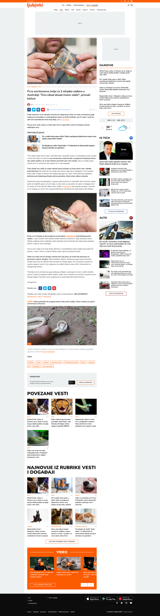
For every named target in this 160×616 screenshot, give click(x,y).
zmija (38, 362)
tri (29, 366)
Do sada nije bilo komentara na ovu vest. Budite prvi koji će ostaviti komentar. (41, 382)
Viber (40, 296)
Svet (39, 87)
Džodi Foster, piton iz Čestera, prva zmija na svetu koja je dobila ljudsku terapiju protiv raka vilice (115, 73)
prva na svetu (48, 366)
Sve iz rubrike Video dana (42, 585)
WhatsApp (32, 296)
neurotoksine (66, 186)
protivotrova (70, 236)
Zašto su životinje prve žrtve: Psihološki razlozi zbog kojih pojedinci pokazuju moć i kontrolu (114, 89)
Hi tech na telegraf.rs (116, 211)
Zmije (46, 362)
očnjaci (91, 362)
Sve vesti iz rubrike (62, 541)
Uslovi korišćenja (48, 352)
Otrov (83, 362)
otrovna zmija (56, 362)
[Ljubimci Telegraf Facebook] (121, 1)
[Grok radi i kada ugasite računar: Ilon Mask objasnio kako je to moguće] (116, 150)
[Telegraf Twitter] (125, 1)
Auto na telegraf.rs (116, 293)
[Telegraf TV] (131, 1)
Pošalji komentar (85, 382)
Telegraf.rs (32, 1)
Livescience (65, 119)
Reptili (30, 362)
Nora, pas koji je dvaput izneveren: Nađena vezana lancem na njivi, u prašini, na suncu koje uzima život (114, 106)
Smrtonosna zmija (71, 362)
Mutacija (36, 366)
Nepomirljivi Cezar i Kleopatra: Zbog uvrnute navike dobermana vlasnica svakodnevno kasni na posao (115, 98)
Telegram (46, 296)
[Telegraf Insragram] (128, 1)
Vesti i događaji (32, 87)
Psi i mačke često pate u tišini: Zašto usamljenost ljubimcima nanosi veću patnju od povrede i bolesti (115, 81)
